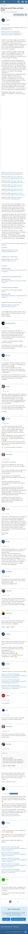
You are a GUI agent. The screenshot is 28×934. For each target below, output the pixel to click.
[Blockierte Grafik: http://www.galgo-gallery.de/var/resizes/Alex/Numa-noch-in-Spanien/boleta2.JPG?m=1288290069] (12, 33)
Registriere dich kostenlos (12, 914)
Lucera (3, 648)
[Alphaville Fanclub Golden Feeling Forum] (2, 1)
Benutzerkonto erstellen (18, 919)
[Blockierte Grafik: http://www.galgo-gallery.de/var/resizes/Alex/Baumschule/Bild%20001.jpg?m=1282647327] (14, 860)
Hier (3, 447)
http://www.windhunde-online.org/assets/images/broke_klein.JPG (12, 177)
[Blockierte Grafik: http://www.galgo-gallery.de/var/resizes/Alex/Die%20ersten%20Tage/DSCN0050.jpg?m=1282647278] (14, 687)
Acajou (4, 12)
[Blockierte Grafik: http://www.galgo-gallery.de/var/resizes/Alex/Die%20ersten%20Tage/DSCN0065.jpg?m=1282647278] (14, 681)
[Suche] (18, 1)
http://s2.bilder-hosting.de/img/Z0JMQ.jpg (10, 250)
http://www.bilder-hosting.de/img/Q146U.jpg (11, 305)
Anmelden (6, 919)
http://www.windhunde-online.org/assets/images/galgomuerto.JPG (12, 181)
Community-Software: (14, 931)
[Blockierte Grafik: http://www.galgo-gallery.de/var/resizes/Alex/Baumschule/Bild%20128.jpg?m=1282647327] (14, 854)
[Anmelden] (22, 2)
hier (17, 230)
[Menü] (26, 1)
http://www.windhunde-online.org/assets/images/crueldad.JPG (12, 173)
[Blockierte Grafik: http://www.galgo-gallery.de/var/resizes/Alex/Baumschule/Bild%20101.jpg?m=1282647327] (14, 848)
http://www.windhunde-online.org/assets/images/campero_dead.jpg (13, 193)
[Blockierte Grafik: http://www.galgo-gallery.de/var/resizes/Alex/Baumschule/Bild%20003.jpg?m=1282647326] (14, 865)
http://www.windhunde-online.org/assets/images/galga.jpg (12, 198)
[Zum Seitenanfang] (25, 932)
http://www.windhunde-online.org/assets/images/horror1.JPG (12, 185)
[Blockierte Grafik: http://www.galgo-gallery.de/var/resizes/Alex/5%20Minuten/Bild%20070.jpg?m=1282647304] (14, 871)
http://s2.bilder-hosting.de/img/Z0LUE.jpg (10, 260)
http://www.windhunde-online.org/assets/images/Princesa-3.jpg (12, 189)
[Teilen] (26, 14)
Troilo (8, 655)
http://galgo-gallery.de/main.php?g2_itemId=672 (10, 814)
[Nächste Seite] (17, 901)
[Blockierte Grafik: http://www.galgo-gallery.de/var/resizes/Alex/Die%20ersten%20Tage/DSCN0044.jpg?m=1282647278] (14, 675)
